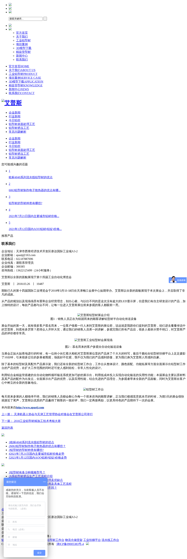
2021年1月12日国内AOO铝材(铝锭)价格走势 (38, 457)
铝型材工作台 (55, 540)
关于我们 (22, 36)
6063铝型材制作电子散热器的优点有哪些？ (37, 446)
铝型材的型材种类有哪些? (26, 449)
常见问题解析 (17, 131)
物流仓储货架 (74, 540)
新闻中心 (22, 55)
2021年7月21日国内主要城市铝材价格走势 (36, 453)
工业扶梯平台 (92, 540)
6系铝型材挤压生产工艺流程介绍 (31, 476)
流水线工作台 (110, 540)
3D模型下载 (23, 48)
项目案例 (22, 44)
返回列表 (7, 427)
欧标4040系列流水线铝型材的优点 (31, 442)
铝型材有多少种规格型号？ (27, 472)
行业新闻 (14, 116)
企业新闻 (14, 112)
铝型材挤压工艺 (19, 127)
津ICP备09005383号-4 (70, 544)
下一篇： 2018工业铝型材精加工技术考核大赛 (31, 420)
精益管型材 (23, 51)
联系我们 (22, 59)
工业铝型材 (23, 40)
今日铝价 (14, 120)
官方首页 (22, 32)
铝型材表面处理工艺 (22, 124)
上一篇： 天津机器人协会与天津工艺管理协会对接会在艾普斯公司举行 (47, 414)
